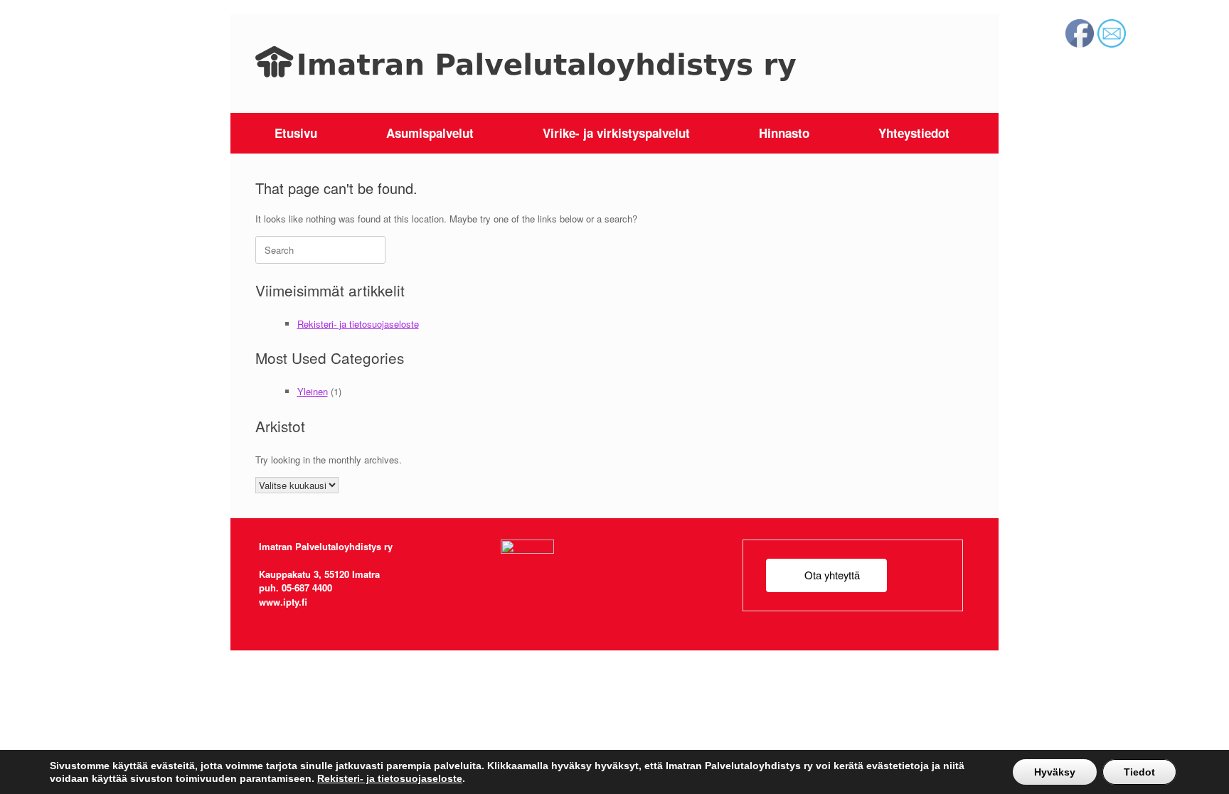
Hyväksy (1054, 772)
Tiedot (1139, 772)
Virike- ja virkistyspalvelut (616, 132)
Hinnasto (784, 132)
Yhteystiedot (913, 132)
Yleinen (312, 391)
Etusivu (296, 132)
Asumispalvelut (430, 132)
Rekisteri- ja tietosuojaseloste (358, 324)
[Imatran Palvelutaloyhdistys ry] (525, 63)
